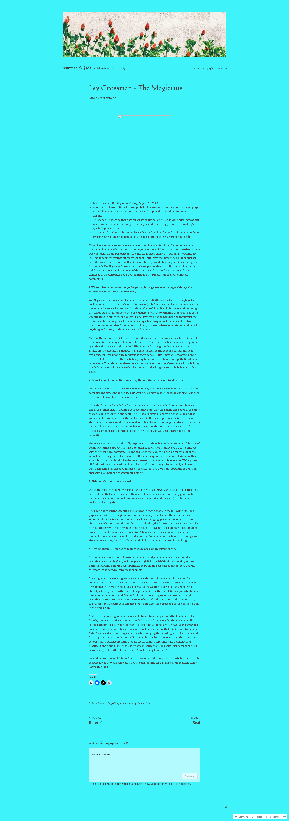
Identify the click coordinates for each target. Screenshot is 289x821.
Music (221, 68)
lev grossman (121, 703)
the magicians (135, 703)
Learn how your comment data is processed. (164, 783)
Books (101, 703)
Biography (208, 68)
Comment (189, 776)
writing (146, 703)
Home (195, 68)
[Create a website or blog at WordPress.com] (226, 807)
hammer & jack (77, 68)
